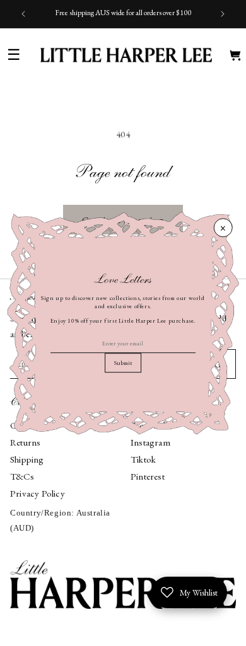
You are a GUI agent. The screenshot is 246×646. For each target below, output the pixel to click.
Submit (123, 363)
